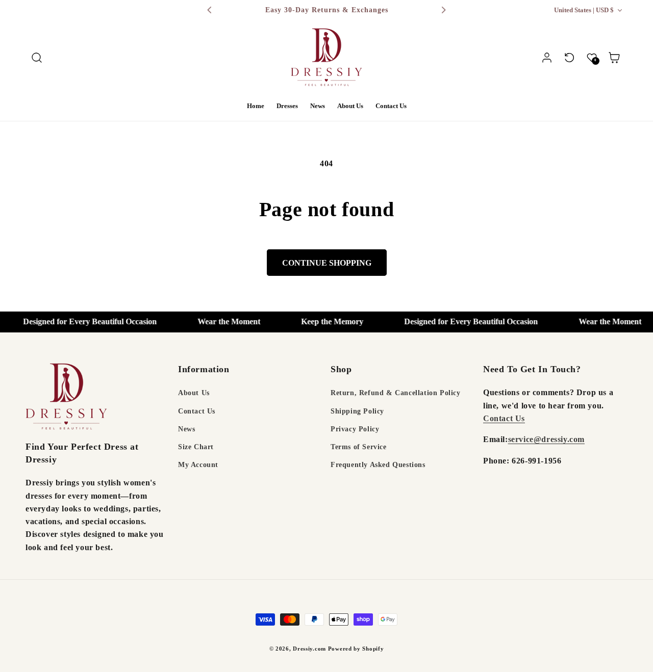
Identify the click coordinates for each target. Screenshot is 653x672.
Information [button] (204, 369)
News (186, 429)
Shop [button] (341, 369)
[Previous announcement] (209, 10)
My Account (198, 465)
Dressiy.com (309, 648)
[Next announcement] (443, 10)
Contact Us (196, 411)
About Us (194, 393)
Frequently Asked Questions (378, 465)
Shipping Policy (357, 411)
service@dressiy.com (546, 439)
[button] (37, 57)
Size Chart (196, 447)
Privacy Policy (355, 429)
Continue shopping (326, 263)
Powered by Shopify (356, 648)
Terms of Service (359, 447)
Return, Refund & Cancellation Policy (396, 393)
